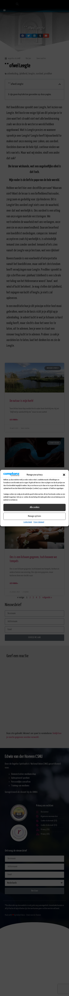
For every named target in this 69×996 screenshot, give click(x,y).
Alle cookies (34, 507)
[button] (64, 474)
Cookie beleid (27, 522)
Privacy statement (39, 522)
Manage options (34, 516)
